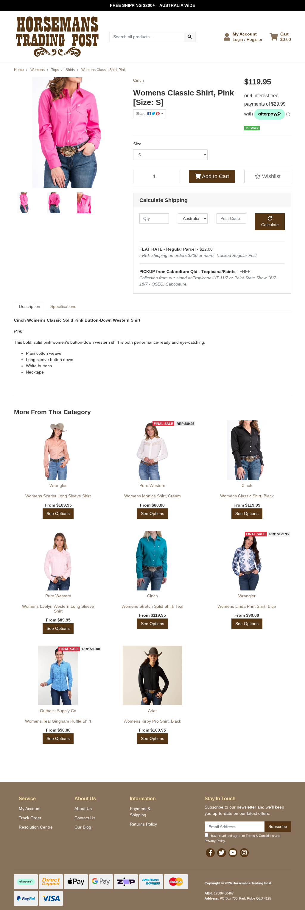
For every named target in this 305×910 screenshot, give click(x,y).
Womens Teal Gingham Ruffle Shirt (58, 721)
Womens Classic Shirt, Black (247, 495)
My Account (30, 808)
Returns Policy (143, 824)
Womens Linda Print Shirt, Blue (246, 606)
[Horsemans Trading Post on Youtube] (232, 852)
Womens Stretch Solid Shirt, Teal (152, 606)
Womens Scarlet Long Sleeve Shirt (58, 495)
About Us (83, 808)
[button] (243, 36)
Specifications (63, 306)
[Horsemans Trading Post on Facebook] (210, 852)
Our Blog (82, 827)
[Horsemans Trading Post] (57, 36)
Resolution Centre (36, 827)
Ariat (152, 710)
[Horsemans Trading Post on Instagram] (244, 852)
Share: (141, 114)
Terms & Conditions (260, 835)
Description (29, 306)
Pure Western (152, 485)
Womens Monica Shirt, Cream (152, 495)
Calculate (270, 224)
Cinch (138, 80)
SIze (137, 143)
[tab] (29, 306)
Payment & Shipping (140, 811)
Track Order (30, 817)
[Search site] (190, 37)
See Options (58, 513)
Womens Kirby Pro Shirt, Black (152, 721)
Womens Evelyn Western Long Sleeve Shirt (58, 609)
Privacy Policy (215, 841)
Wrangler (58, 485)
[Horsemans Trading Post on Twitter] (221, 852)
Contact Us (84, 817)
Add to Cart (215, 176)
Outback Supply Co (58, 710)
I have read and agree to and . (242, 838)
